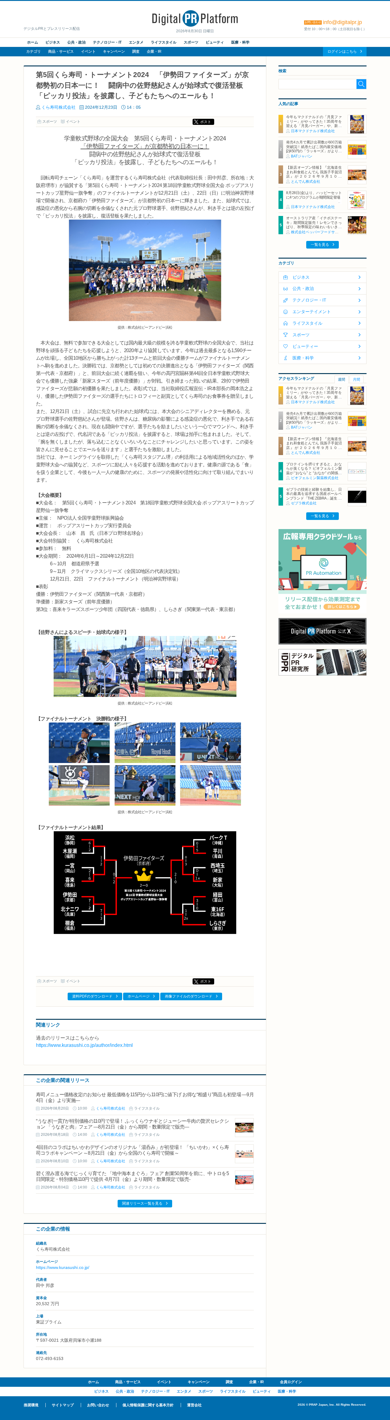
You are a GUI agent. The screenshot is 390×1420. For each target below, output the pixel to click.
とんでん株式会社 (305, 181)
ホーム (32, 42)
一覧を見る (320, 244)
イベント (88, 51)
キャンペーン (114, 51)
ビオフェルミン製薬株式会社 (315, 478)
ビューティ (215, 42)
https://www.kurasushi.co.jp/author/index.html (84, 1045)
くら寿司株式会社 (58, 107)
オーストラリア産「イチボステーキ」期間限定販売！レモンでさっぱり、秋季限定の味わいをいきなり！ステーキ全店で (314, 224)
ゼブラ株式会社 (304, 503)
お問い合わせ (98, 1405)
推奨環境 (31, 1405)
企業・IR (154, 51)
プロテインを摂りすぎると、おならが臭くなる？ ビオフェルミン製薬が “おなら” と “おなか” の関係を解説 (314, 470)
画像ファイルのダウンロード (188, 996)
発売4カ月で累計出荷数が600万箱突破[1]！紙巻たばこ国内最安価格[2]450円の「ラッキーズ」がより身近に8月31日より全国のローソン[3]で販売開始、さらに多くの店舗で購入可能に (314, 153)
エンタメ (136, 42)
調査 (136, 51)
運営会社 (194, 1405)
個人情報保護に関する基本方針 (148, 1405)
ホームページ (139, 996)
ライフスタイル (163, 42)
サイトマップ (63, 1405)
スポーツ (191, 42)
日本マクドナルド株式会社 (313, 131)
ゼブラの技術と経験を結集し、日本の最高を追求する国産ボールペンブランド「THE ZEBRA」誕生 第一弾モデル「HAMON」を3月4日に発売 (314, 498)
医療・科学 (240, 42)
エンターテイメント (311, 311)
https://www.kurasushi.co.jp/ (62, 1267)
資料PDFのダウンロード (92, 996)
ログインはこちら (342, 51)
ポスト (205, 122)
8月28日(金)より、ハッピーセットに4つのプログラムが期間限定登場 (314, 195)
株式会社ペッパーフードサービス (318, 232)
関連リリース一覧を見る (142, 1203)
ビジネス (52, 42)
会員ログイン (291, 1382)
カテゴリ (33, 51)
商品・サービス (61, 51)
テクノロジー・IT (107, 42)
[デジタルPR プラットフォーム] (195, 25)
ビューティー (305, 346)
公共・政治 (76, 42)
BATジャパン (301, 156)
